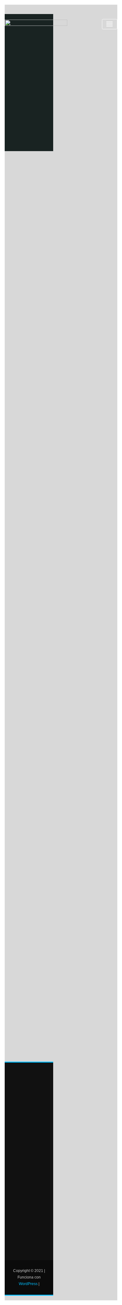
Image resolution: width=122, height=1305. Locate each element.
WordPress (28, 1284)
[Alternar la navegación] (109, 24)
